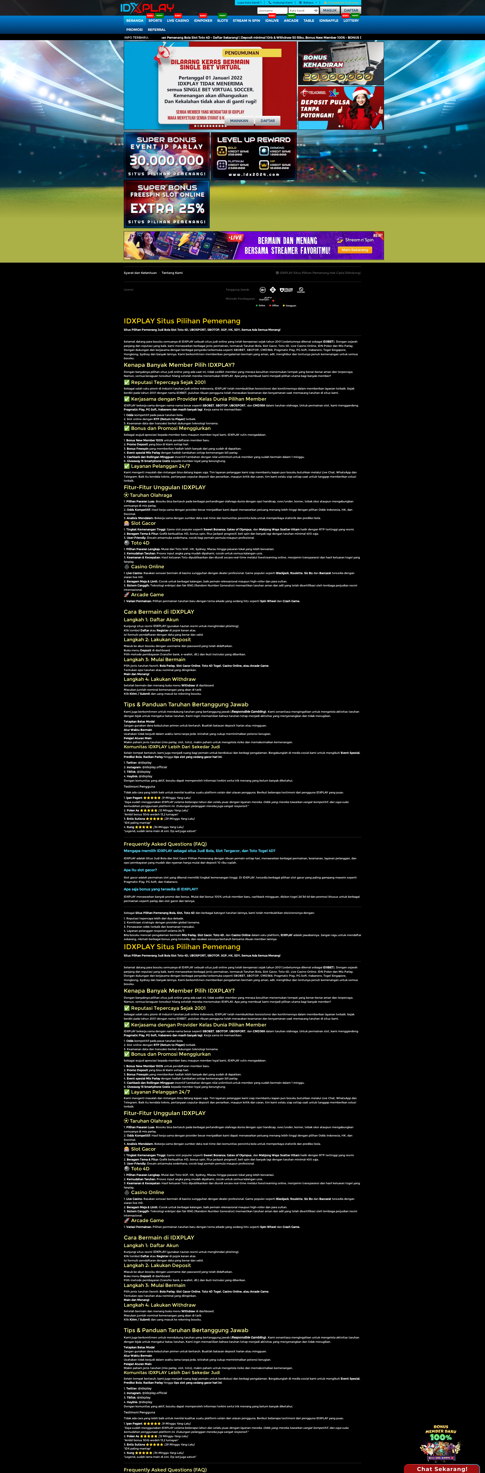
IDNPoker (203, 20)
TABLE (309, 20)
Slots (222, 20)
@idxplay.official (154, 767)
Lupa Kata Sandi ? (249, 2)
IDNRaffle (328, 20)
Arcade (291, 20)
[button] (195, 126)
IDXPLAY (159, 626)
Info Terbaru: (136, 37)
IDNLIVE (272, 20)
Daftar (351, 10)
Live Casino (178, 20)
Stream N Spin (246, 20)
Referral (156, 30)
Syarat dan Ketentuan (140, 273)
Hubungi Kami (283, 2)
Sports (155, 20)
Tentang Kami (172, 273)
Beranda (134, 20)
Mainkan (239, 120)
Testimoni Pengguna (139, 786)
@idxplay (145, 762)
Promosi (134, 30)
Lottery (351, 20)
